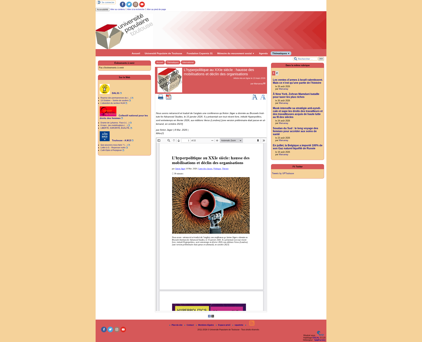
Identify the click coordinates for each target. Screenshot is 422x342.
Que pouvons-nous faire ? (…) (114, 145)
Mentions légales (206, 325)
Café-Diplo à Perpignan (111, 150)
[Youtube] (142, 4)
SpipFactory (320, 340)
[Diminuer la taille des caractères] (263, 99)
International (188, 62)
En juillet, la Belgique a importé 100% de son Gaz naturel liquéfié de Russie (297, 147)
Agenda (263, 53)
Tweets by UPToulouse (283, 173)
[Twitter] (129, 4)
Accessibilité (102, 9)
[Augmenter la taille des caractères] (254, 99)
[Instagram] (135, 4)
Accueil (136, 53)
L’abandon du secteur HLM (113, 103)
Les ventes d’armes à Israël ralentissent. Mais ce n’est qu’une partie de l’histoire (298, 81)
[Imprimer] (160, 99)
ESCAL (316, 338)
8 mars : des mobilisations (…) (114, 125)
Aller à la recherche (136, 9)
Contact (191, 325)
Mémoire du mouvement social (235, 53)
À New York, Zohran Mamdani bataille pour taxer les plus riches (296, 95)
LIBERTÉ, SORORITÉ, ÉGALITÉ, (115, 128)
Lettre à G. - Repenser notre (113, 147)
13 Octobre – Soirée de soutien (114, 100)
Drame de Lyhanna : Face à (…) (115, 123)
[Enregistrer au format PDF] (168, 99)
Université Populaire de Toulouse (163, 53)
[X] (212, 317)
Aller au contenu (117, 9)
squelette (239, 325)
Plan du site (177, 325)
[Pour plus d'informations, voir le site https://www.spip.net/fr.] (320, 335)
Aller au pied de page (156, 9)
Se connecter (108, 2)
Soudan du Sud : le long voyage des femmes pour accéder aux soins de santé (295, 131)
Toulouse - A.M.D (121, 140)
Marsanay (258, 84)
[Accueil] (211, 48)
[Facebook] (122, 4)
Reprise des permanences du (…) (116, 98)
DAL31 (115, 93)
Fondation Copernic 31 (200, 53)
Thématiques (281, 53)
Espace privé (224, 325)
